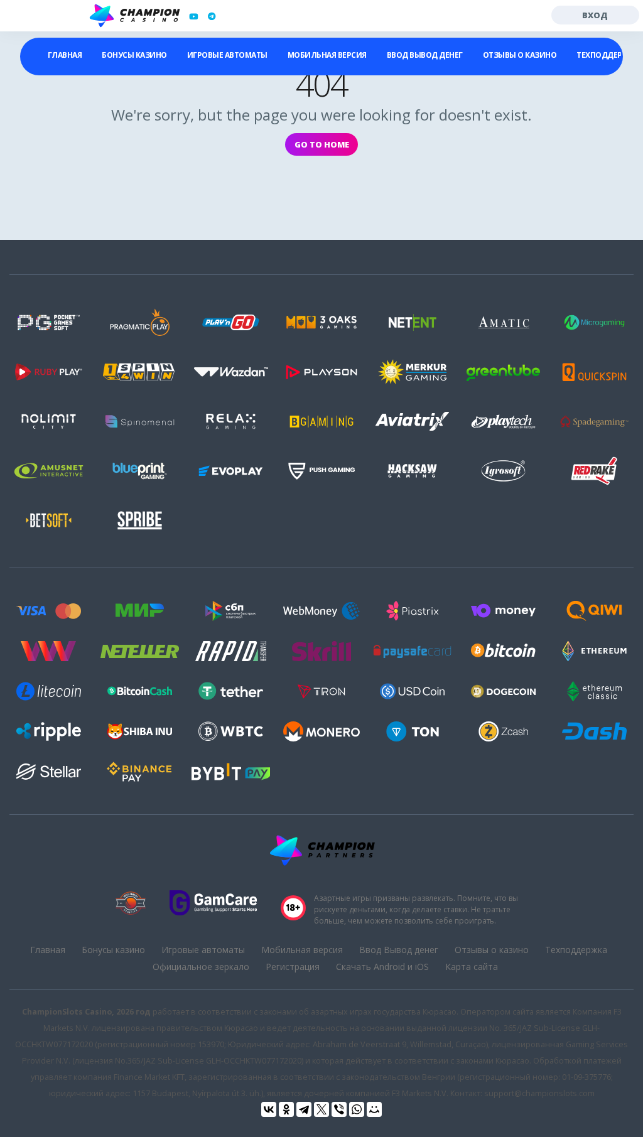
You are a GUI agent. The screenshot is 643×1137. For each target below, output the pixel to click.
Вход (595, 15)
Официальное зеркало (201, 967)
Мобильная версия (327, 55)
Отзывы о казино (520, 55)
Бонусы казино (134, 55)
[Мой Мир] (374, 1109)
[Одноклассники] (286, 1109)
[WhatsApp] (356, 1109)
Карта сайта (471, 967)
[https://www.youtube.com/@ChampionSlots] (193, 16)
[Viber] (339, 1109)
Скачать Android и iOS (382, 967)
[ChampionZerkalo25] (211, 16)
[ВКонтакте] (268, 1109)
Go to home (321, 144)
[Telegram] (303, 1109)
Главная (65, 55)
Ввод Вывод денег (425, 55)
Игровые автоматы (227, 55)
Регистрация (293, 967)
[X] (321, 1109)
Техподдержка (576, 950)
